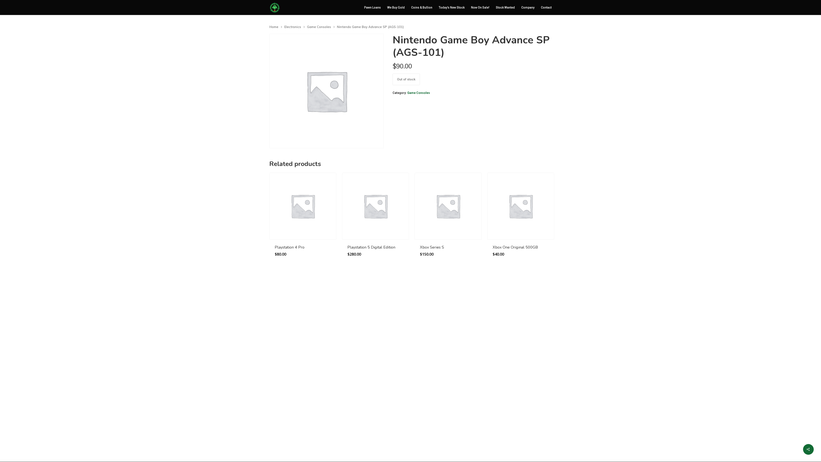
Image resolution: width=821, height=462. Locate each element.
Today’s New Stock (452, 7)
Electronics (292, 27)
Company (528, 7)
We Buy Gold (396, 7)
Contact (546, 7)
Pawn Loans (372, 7)
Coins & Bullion (421, 7)
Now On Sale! (480, 7)
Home (273, 27)
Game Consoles (319, 27)
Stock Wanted (505, 7)
